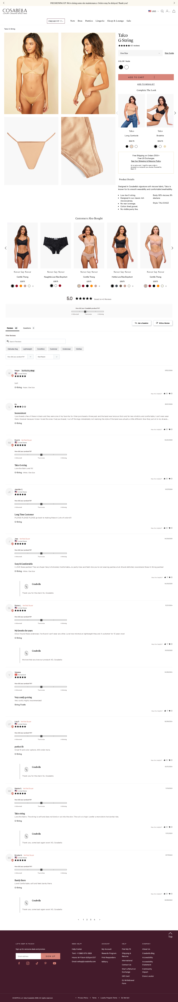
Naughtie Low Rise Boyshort (55, 276)
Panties (89, 21)
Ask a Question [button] (143, 323)
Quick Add (22, 259)
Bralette (160, 135)
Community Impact (147, 970)
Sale (129, 21)
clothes (79, 349)
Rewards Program (109, 953)
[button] (121, 67)
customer (53, 349)
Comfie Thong (22, 276)
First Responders (109, 957)
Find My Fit (54, 21)
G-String (18, 387)
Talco (131, 131)
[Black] (127, 146)
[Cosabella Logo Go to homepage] (15, 11)
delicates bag (13, 349)
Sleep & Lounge (115, 21)
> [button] (99, 919)
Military (105, 961)
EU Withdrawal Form (128, 981)
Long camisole (131, 135)
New (72, 21)
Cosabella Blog (148, 953)
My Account (107, 949)
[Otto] (165, 146)
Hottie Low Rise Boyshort (122, 276)
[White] (136, 146)
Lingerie (100, 21)
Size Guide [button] (169, 53)
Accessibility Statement (147, 963)
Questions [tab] (27, 328)
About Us (146, 949)
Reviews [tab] (10, 328)
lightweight (27, 349)
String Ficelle (20, 704)
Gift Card (125, 976)
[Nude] (131, 146)
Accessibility (147, 957)
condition (41, 349)
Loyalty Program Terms (109, 998)
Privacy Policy (83, 998)
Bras (80, 21)
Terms (94, 998)
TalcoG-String (125, 38)
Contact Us (126, 964)
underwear (67, 349)
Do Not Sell (125, 998)
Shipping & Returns (126, 954)
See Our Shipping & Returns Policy (146, 161)
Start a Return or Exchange (129, 970)
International (127, 960)
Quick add (131, 119)
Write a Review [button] (164, 323)
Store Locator (148, 976)
